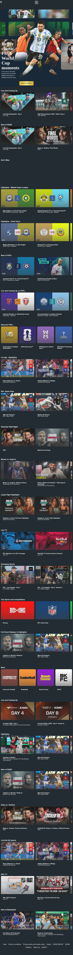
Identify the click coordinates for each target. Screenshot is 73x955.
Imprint (49, 944)
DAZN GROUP (58, 944)
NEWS (67, 944)
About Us (36, 947)
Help (4, 944)
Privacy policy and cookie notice (34, 944)
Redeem (29, 947)
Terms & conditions (14, 944)
